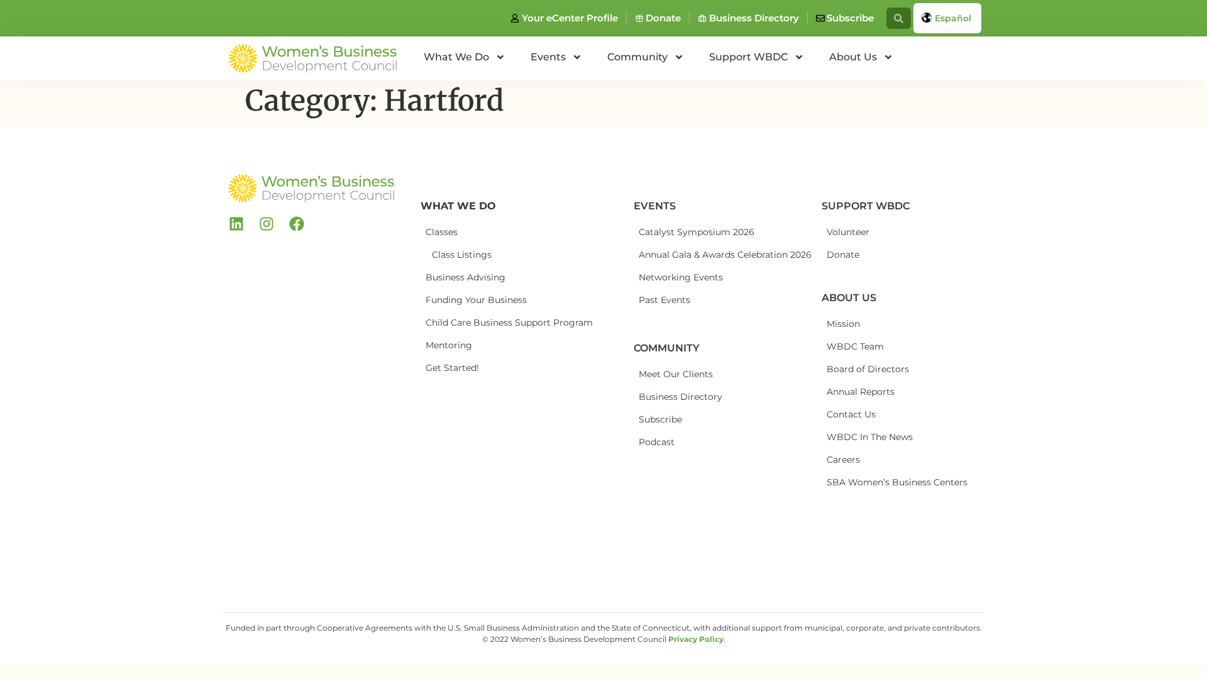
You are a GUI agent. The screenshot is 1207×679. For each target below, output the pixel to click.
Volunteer (848, 232)
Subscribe (660, 419)
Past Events (664, 300)
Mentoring (449, 345)
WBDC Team (855, 346)
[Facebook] (296, 223)
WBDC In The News (870, 437)
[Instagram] (266, 223)
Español (953, 18)
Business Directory (680, 396)
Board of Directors (868, 369)
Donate (843, 254)
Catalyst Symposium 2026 (685, 232)
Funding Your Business (472, 300)
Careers (843, 459)
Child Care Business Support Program (472, 322)
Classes (442, 232)
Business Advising (465, 277)
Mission (843, 323)
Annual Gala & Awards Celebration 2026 (685, 254)
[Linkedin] (236, 223)
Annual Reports (861, 391)
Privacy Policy (696, 639)
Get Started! (452, 367)
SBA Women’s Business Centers (873, 482)
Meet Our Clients (676, 374)
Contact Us (851, 414)
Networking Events (681, 277)
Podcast (657, 442)
